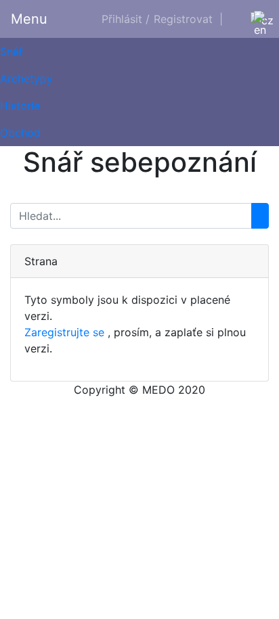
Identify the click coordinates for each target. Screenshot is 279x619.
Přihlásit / (126, 19)
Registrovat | (188, 19)
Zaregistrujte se (64, 332)
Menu (29, 19)
